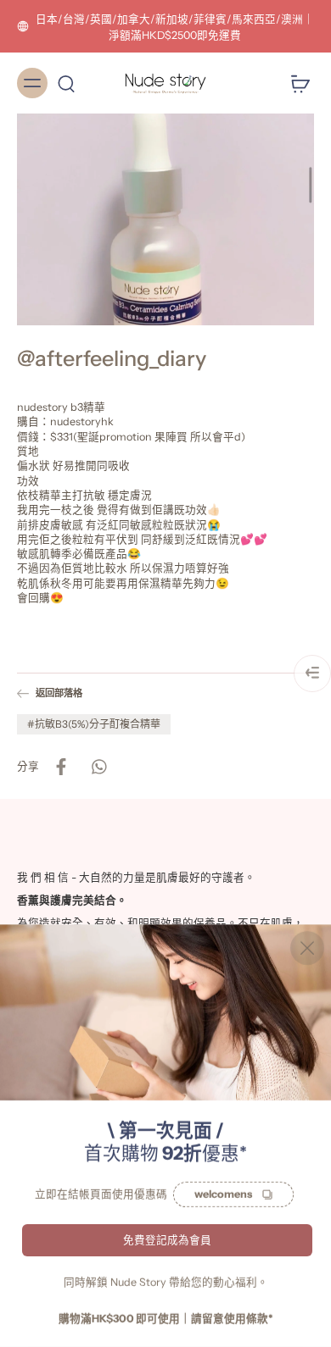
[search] (66, 83)
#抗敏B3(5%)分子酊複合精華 (93, 723)
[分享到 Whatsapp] (98, 765)
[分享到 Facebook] (61, 765)
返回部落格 (59, 693)
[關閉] (307, 948)
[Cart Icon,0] (295, 83)
